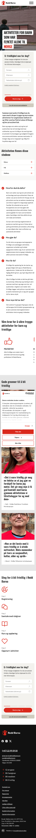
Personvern (5, 825)
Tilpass (16, 437)
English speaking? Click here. (12, 85)
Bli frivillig (10, 780)
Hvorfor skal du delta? (15, 188)
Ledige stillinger (7, 804)
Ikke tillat (18, 443)
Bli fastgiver (10, 773)
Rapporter (5, 794)
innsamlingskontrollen (19, 830)
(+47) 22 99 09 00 (10, 750)
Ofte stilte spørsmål (8, 807)
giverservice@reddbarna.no (11, 756)
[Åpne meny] (31, 3)
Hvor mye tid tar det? (15, 300)
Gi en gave (9, 770)
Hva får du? (11, 260)
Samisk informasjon (8, 814)
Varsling (4, 800)
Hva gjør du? (11, 237)
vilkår (10, 825)
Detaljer (27, 426)
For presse (5, 790)
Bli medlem (10, 776)
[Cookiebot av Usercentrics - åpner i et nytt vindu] (25, 393)
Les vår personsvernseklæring (18, 105)
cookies (17, 825)
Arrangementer (7, 797)
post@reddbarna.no (8, 758)
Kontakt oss (6, 787)
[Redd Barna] (11, 733)
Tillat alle (18, 432)
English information (8, 811)
